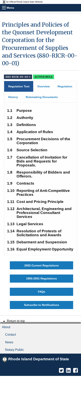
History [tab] (13, 97)
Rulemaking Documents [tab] (42, 97)
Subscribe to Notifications (41, 304)
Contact (10, 334)
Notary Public (14, 349)
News (9, 342)
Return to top (15, 321)
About (6, 327)
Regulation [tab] (65, 86)
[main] (40, 165)
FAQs (41, 291)
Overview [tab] (43, 86)
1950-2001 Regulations (41, 278)
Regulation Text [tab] (18, 86)
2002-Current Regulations (41, 265)
